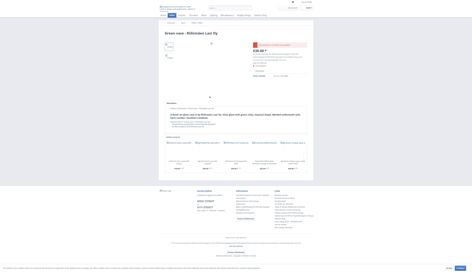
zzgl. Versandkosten (260, 63)
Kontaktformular (243, 210)
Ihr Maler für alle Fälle (284, 204)
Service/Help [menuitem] (306, 2)
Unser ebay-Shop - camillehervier (288, 221)
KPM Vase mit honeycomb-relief (236, 162)
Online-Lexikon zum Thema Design (289, 213)
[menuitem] (230, 9)
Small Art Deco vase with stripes (179, 162)
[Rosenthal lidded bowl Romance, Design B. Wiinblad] (264, 150)
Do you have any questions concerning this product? (193, 124)
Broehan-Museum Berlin (285, 198)
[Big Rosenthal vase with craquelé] (207, 150)
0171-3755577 (205, 207)
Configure (460, 268)
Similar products (173, 137)
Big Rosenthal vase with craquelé (207, 162)
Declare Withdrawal (245, 218)
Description (171, 103)
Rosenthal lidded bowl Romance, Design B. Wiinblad (264, 162)
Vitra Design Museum (283, 227)
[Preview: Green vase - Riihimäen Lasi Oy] (169, 46)
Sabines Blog (280, 218)
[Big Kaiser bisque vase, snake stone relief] (292, 150)
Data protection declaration (247, 201)
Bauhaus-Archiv (281, 195)
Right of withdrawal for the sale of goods (252, 207)
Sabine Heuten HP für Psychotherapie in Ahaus (294, 216)
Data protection (253, 268)
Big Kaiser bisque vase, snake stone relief (293, 162)
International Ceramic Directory (288, 210)
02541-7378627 (205, 201)
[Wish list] (280, 8)
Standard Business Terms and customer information (252, 196)
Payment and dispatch (245, 213)
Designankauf (280, 201)
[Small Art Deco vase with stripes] (179, 150)
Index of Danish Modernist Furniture (290, 207)
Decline (449, 268)
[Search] (249, 8)
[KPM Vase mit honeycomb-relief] (236, 150)
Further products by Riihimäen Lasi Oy (188, 126)
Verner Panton (281, 224)
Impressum (240, 204)
